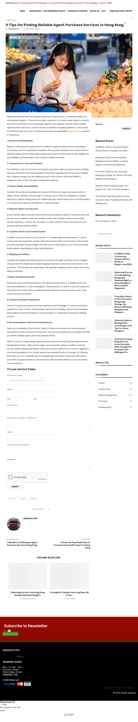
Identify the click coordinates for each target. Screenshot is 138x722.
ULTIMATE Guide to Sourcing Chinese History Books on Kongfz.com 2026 (123, 259)
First (9, 399)
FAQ (103, 11)
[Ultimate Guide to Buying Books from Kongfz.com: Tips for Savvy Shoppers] (104, 324)
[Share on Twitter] (57, 509)
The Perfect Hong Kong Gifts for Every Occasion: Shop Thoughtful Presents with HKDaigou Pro (114, 200)
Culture (115, 383)
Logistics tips (11, 20)
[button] (19, 656)
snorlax (33, 499)
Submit (15, 487)
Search (99, 124)
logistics (12, 499)
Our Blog (94, 11)
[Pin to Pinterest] (60, 509)
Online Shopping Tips (115, 395)
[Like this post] (51, 509)
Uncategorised (115, 407)
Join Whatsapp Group (120, 11)
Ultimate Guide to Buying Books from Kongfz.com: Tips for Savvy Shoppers (123, 325)
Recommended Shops (54, 11)
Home (22, 11)
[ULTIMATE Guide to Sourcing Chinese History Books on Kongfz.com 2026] (104, 258)
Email (10, 432)
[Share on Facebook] (54, 509)
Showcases (35, 11)
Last (35, 399)
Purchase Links (15, 375)
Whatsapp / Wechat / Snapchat (22, 418)
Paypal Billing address (18, 445)
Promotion (115, 401)
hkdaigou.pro (13, 29)
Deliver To (12, 405)
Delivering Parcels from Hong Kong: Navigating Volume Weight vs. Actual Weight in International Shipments (112, 161)
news (23, 499)
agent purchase (75, 131)
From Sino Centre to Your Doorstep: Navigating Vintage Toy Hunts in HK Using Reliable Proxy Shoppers (114, 175)
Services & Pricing (77, 11)
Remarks (11, 460)
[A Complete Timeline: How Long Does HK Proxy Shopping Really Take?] (69, 576)
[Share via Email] (62, 509)
